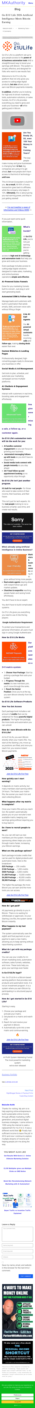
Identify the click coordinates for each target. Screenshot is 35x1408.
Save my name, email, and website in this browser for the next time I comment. (16, 1268)
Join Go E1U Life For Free (17, 774)
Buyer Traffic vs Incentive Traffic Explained (17, 1212)
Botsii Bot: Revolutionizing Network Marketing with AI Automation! (17, 1182)
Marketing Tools (23, 28)
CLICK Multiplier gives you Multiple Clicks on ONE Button (17, 1169)
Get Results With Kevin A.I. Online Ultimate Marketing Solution (17, 1157)
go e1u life (15, 1082)
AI (5, 1082)
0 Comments (7, 31)
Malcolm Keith (7, 28)
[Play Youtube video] (17, 120)
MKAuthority (13, 2)
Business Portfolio (9, 1074)
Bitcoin (9, 1082)
